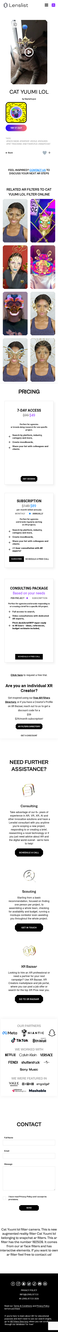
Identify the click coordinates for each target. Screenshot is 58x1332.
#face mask (12, 141)
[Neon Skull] (15, 313)
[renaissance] (42, 360)
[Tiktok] (34, 1284)
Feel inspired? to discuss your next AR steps (29, 172)
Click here (17, 675)
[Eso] (42, 267)
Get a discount (29, 735)
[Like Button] (45, 153)
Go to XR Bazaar (29, 999)
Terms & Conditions (22, 1306)
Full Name (8, 1138)
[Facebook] (13, 1284)
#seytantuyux (30, 144)
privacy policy (29, 1290)
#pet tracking (14, 144)
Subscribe (16, 559)
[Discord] (40, 1284)
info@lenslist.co (29, 1294)
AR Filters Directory (19, 1321)
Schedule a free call (37, 559)
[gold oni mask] (42, 221)
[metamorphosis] (15, 360)
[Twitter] (29, 1284)
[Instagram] (18, 1284)
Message (8, 1164)
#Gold (33, 141)
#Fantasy (25, 141)
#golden (42, 141)
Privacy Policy (43, 1306)
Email (6, 1151)
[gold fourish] (15, 221)
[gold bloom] (15, 267)
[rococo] (42, 313)
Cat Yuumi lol (29, 92)
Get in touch (29, 927)
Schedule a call (29, 852)
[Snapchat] (24, 1284)
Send (29, 1208)
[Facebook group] (45, 1284)
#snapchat (44, 144)
